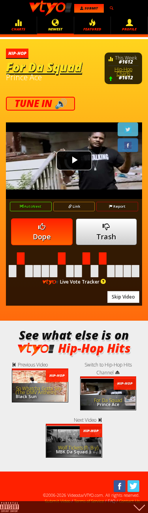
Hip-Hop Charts (123, 71)
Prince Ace (24, 77)
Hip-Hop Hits (94, 348)
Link (76, 206)
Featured (92, 29)
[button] (103, 281)
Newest (55, 29)
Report (119, 206)
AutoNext (32, 206)
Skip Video (123, 296)
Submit (91, 8)
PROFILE (129, 29)
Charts (18, 29)
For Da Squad (44, 67)
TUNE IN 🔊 (40, 103)
